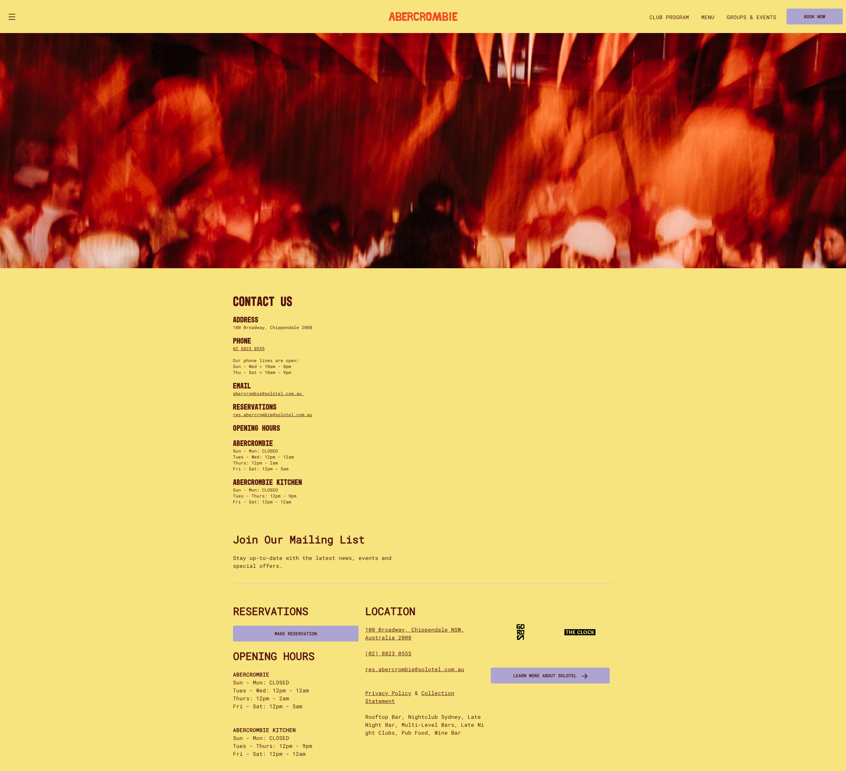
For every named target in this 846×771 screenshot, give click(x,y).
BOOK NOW (814, 16)
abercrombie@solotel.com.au (268, 393)
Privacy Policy (388, 692)
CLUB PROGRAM (669, 17)
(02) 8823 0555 (388, 653)
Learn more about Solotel (545, 676)
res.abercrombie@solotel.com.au (272, 415)
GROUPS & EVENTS (751, 17)
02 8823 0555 (249, 348)
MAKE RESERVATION (296, 634)
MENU (707, 17)
